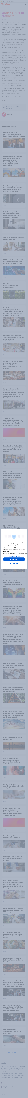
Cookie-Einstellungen (14, 556)
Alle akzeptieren (14, 559)
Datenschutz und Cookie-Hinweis (18, 553)
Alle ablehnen (14, 563)
